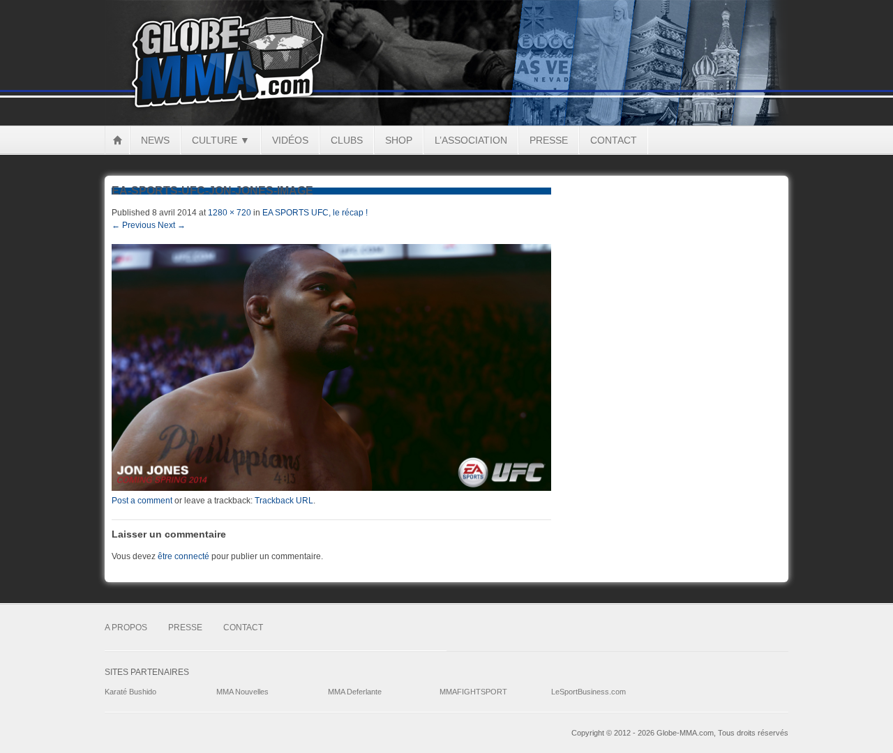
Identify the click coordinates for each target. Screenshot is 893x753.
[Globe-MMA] (446, 123)
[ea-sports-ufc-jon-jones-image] (331, 488)
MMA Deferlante (355, 691)
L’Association (471, 140)
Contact (613, 140)
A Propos (126, 627)
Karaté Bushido (130, 691)
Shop (398, 140)
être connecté (183, 556)
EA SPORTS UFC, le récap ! (315, 213)
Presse (549, 140)
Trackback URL (284, 500)
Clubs (347, 140)
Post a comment (142, 500)
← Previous (134, 225)
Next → (172, 225)
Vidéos (290, 140)
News (155, 140)
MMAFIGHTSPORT (473, 691)
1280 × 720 (229, 213)
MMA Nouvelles (242, 691)
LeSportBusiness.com (588, 691)
